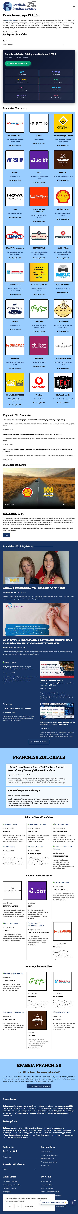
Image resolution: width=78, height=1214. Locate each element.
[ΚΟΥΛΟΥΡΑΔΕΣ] (63, 309)
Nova (15, 209)
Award (18, 142)
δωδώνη (15, 321)
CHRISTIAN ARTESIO (63, 358)
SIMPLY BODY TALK (60, 890)
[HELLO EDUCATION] (61, 824)
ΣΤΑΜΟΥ (9, 248)
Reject (17, 1206)
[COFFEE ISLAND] (13, 973)
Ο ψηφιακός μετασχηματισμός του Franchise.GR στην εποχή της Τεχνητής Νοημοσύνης (34, 420)
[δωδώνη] (14, 309)
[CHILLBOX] (39, 346)
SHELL (6, 535)
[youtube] (14, 1152)
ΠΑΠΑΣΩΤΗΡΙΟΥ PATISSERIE (38, 933)
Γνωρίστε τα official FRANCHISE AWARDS (39, 1086)
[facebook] (7, 1152)
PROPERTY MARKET (60, 856)
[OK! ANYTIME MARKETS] (14, 382)
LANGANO (63, 172)
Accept (9, 1206)
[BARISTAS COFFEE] (63, 272)
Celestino (39, 136)
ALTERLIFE (57, 1019)
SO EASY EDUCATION (39, 285)
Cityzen (56, 136)
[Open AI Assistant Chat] (73, 1202)
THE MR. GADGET (34, 854)
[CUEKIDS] (10, 923)
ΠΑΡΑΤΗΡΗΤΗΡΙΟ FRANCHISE (18, 57)
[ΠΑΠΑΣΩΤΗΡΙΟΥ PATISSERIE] (39, 924)
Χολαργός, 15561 (47, 1185)
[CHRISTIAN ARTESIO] (63, 346)
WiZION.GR (45, 1165)
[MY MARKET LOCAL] (14, 123)
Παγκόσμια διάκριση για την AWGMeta (17, 708)
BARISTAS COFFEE (63, 285)
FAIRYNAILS (32, 831)
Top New (68, 140)
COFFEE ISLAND (9, 980)
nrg (4, 854)
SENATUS (6, 831)
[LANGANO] (63, 160)
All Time (34, 215)
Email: (50, 1192)
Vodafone (39, 395)
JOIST (39, 172)
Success (12, 142)
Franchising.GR (46, 1152)
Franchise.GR (10, 20)
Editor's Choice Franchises (39, 817)
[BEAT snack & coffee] (63, 382)
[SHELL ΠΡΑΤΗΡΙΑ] (63, 196)
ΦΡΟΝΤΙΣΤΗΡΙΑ (39, 209)
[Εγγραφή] (35, 1169)
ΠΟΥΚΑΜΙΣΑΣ (39, 211)
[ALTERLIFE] (61, 1012)
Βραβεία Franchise (9, 1188)
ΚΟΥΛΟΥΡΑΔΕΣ (63, 321)
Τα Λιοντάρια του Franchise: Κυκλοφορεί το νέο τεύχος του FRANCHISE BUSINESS (32, 434)
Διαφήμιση (6, 1192)
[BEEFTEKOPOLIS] (39, 235)
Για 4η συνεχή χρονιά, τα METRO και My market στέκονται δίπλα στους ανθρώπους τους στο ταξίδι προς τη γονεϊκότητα (37, 641)
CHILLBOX (39, 358)
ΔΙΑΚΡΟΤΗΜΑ (63, 248)
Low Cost (57, 213)
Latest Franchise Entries (39, 875)
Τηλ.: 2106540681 (47, 1188)
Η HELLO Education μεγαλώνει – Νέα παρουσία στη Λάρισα (34, 587)
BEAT (58, 395)
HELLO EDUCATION (60, 831)
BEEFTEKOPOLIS (39, 248)
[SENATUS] (10, 824)
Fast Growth (10, 140)
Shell (59, 209)
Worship (15, 172)
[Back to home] (19, 6)
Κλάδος (6, 41)
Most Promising (60, 140)
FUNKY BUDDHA (9, 1019)
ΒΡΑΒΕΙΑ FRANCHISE (39, 1065)
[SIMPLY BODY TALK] (61, 882)
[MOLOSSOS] (14, 346)
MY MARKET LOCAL (15, 136)
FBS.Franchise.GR (47, 1158)
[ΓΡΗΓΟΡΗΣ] (39, 309)
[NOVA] (14, 196)
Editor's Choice (18, 140)
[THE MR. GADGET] (35, 846)
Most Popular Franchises (39, 966)
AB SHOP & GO (15, 285)
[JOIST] (39, 160)
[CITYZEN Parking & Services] (63, 123)
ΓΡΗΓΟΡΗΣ (39, 321)
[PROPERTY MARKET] (64, 848)
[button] (74, 6)
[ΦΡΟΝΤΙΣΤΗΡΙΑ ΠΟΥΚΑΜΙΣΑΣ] (39, 196)
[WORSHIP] (14, 160)
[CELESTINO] (39, 123)
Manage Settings (29, 1206)
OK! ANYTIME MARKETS (15, 395)
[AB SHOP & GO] (14, 272)
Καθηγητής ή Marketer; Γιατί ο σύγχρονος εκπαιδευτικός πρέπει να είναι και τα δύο (17, 668)
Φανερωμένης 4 (46, 1181)
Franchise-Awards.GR (49, 1162)
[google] (4, 1152)
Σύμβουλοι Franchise (10, 1181)
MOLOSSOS (15, 358)
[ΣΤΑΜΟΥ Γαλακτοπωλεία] (14, 235)
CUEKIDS (6, 930)
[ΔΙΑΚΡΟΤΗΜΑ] (63, 235)
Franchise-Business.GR (49, 1155)
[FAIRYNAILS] (37, 824)
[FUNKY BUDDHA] (13, 1012)
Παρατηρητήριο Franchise (12, 1185)
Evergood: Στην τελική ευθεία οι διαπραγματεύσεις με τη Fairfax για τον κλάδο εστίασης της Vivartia (56, 683)
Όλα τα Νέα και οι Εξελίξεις (39, 742)
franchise (8, 1099)
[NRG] (9, 846)
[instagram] (10, 1152)
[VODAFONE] (39, 382)
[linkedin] (17, 1152)
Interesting (33, 176)
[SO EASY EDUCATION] (39, 272)
